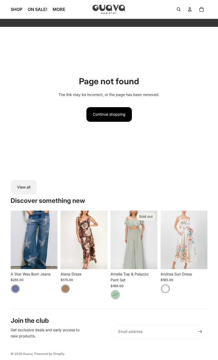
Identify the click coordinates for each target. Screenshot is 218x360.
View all (23, 187)
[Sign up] (200, 331)
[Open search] (179, 9)
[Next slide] (53, 240)
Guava (28, 354)
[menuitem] (59, 9)
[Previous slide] (15, 240)
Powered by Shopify (49, 354)
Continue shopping (109, 114)
